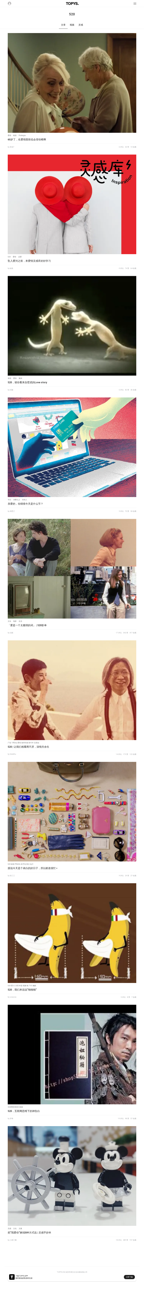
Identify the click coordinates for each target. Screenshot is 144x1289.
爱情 (9, 135)
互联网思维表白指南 (15, 1107)
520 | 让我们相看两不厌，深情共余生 (28, 746)
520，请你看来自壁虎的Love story (27, 382)
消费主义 (16, 500)
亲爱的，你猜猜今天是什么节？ (25, 503)
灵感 (9, 1229)
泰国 (9, 378)
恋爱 (20, 257)
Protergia (22, 135)
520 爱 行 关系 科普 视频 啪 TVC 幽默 (22, 986)
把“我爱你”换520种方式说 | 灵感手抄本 (29, 1232)
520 (9, 257)
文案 (20, 1229)
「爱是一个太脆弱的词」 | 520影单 (27, 625)
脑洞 (20, 378)
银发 (15, 135)
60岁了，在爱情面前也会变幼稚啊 (27, 139)
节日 (9, 500)
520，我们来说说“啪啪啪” (22, 989)
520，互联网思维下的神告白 (24, 1111)
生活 (20, 621)
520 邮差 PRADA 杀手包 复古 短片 (20, 864)
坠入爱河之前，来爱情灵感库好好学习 (29, 260)
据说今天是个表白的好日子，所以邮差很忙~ (33, 868)
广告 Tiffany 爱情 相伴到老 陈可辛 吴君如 (23, 743)
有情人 (24, 500)
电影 (15, 621)
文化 (9, 621)
